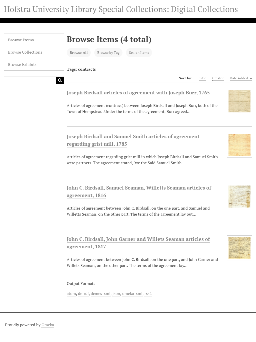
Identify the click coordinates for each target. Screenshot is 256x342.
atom (71, 293)
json (116, 293)
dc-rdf (83, 293)
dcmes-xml (100, 293)
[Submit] (60, 80)
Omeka (48, 324)
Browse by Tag (108, 52)
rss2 (148, 293)
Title (202, 78)
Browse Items (21, 40)
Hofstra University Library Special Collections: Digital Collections (121, 9)
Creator (218, 78)
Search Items (139, 52)
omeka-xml (132, 293)
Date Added (239, 78)
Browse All (79, 52)
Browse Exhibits (22, 64)
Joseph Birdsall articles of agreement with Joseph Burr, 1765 (138, 92)
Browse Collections (25, 52)
